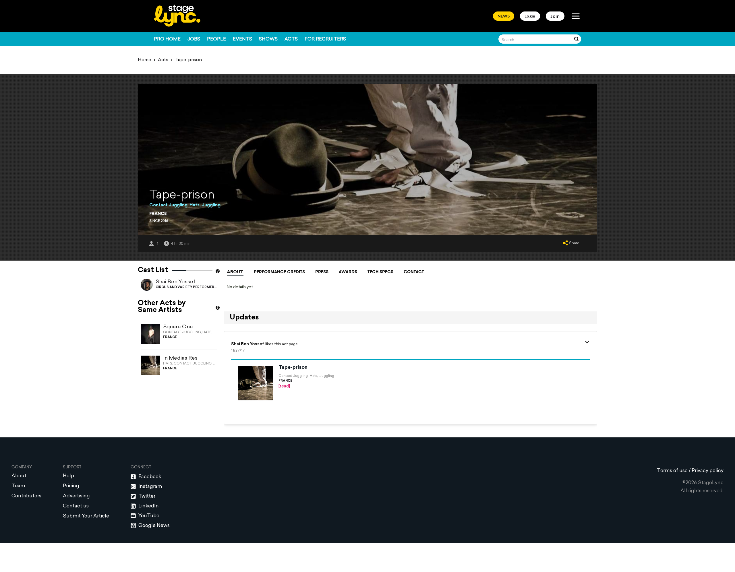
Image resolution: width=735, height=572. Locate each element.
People (216, 39)
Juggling (211, 205)
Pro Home (167, 39)
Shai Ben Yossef (176, 282)
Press (321, 272)
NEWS (504, 15)
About (235, 272)
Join (555, 16)
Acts (291, 39)
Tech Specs (380, 272)
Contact (414, 272)
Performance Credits (279, 272)
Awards (348, 272)
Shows (268, 39)
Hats (194, 205)
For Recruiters (325, 39)
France (158, 214)
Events (242, 39)
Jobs (193, 39)
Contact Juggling (168, 205)
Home (144, 60)
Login (530, 15)
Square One (178, 327)
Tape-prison (292, 367)
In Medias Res (180, 358)
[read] (284, 386)
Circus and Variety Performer (185, 287)
